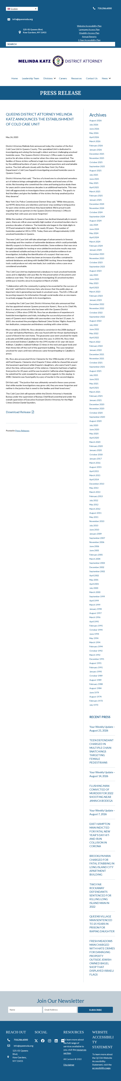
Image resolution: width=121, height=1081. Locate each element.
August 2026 (95, 120)
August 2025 (95, 170)
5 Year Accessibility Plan (89, 40)
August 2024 (95, 220)
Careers (63, 78)
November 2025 (96, 158)
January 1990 (95, 671)
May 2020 (93, 433)
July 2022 (93, 325)
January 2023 (95, 300)
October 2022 (96, 312)
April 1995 (94, 621)
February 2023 (96, 295)
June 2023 (94, 279)
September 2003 (97, 563)
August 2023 (95, 271)
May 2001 (93, 579)
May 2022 (93, 333)
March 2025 (94, 191)
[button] (22, 9)
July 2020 (93, 425)
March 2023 (94, 291)
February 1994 (96, 646)
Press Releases (22, 430)
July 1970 (93, 705)
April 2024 (94, 237)
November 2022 (96, 308)
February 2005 (96, 554)
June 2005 (94, 550)
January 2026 (95, 149)
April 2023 (94, 287)
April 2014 (94, 479)
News (105, 78)
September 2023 (97, 266)
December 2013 (96, 483)
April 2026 (94, 137)
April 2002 (94, 575)
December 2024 (96, 204)
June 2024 (94, 229)
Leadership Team (30, 78)
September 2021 (97, 366)
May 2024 (93, 233)
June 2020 (94, 429)
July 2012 (93, 500)
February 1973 (96, 700)
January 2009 (95, 533)
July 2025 (93, 175)
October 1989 (96, 675)
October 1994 (96, 630)
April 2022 (94, 337)
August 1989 (95, 680)
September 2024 (97, 216)
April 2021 (94, 387)
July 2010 (93, 525)
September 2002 (97, 571)
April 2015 (94, 471)
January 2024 (95, 250)
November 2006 (96, 542)
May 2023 (93, 283)
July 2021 (93, 375)
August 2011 (95, 513)
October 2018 (96, 454)
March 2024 (94, 241)
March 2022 (94, 342)
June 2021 (94, 379)
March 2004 (94, 559)
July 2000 (93, 588)
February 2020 (96, 446)
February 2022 (96, 346)
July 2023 (93, 275)
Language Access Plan (89, 29)
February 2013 (96, 496)
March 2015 (94, 475)
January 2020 (95, 450)
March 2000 (94, 592)
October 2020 (96, 412)
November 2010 (96, 521)
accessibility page (101, 1068)
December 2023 (96, 254)
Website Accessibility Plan (89, 26)
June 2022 (94, 329)
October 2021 (96, 362)
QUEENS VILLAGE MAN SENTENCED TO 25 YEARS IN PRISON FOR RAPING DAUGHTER (102, 924)
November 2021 (96, 358)
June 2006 (94, 546)
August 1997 (95, 613)
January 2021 (95, 400)
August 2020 (95, 421)
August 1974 (95, 696)
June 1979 (94, 692)
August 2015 (95, 467)
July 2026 (93, 124)
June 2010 (94, 529)
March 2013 (94, 492)
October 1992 (96, 650)
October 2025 (96, 162)
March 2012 (94, 509)
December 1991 (96, 659)
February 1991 (96, 667)
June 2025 (94, 179)
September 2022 (97, 316)
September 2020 (97, 417)
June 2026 (94, 128)
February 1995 (96, 625)
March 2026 (94, 141)
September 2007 (97, 538)
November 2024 (96, 208)
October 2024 (96, 212)
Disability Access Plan (89, 33)
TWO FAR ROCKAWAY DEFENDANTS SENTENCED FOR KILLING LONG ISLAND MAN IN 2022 (100, 895)
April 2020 (94, 437)
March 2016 (94, 462)
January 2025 (95, 200)
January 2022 (95, 350)
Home (14, 78)
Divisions (48, 78)
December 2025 (96, 154)
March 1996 (94, 617)
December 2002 (96, 567)
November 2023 (96, 258)
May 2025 (93, 183)
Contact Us (92, 78)
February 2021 (96, 396)
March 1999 (94, 604)
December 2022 (96, 304)
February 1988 (96, 684)
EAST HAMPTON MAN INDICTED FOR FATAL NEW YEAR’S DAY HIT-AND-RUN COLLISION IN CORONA (99, 835)
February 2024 (96, 245)
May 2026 (93, 133)
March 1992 (94, 655)
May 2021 (93, 383)
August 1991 (95, 663)
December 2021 (96, 354)
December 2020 (96, 404)
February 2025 (96, 195)
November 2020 (96, 408)
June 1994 (94, 634)
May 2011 (93, 517)
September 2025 (97, 166)
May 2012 (93, 504)
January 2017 (95, 458)
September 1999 (97, 596)
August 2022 (95, 321)
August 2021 (95, 371)
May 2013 (93, 488)
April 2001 (94, 584)
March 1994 (94, 642)
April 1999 (94, 600)
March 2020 (94, 442)
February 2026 (96, 145)
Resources (76, 78)
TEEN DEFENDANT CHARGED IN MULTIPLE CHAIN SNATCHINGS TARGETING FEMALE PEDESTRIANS (101, 751)
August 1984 (95, 688)
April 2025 (94, 187)
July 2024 (93, 225)
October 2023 (96, 262)
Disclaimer (68, 1064)
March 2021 (94, 392)
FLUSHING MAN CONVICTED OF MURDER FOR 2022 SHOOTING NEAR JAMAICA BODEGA (101, 793)
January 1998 (95, 609)
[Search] (113, 44)
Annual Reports (89, 36)
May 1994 (93, 638)
